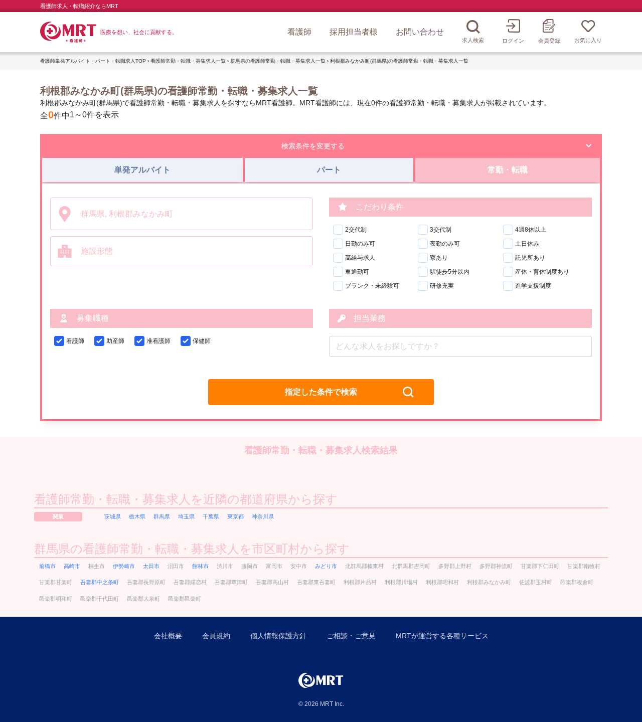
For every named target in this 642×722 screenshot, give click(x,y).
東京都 (235, 516)
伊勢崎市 (124, 566)
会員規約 (216, 636)
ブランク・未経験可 (372, 285)
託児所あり (530, 257)
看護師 (299, 32)
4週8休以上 (530, 229)
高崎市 (72, 566)
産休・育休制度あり (542, 271)
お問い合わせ (420, 32)
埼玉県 (186, 516)
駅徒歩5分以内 (449, 271)
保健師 (202, 340)
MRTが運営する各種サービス (442, 636)
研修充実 (442, 285)
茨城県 (112, 516)
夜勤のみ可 (445, 243)
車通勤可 (357, 271)
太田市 (151, 566)
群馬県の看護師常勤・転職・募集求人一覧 (278, 61)
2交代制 (356, 229)
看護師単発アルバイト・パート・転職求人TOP (93, 61)
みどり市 (326, 566)
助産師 (115, 340)
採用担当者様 (354, 32)
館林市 (200, 566)
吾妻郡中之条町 (99, 582)
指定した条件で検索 (321, 392)
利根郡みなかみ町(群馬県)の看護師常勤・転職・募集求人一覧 (399, 61)
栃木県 (137, 516)
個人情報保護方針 (278, 636)
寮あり (439, 257)
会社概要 (168, 636)
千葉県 (211, 516)
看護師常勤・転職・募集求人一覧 (188, 61)
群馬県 (161, 516)
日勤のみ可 (360, 243)
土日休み (527, 243)
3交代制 (440, 229)
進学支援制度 (533, 285)
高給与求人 (360, 257)
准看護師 (158, 340)
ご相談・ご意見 (351, 636)
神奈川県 (263, 516)
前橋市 (47, 566)
